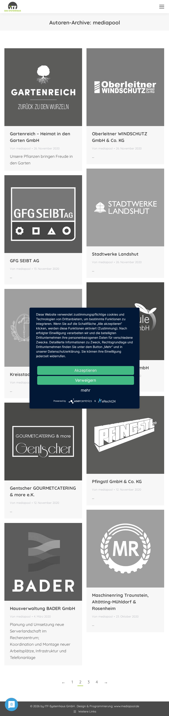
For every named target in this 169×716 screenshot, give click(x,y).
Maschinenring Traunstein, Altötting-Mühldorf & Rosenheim (120, 601)
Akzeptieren (85, 370)
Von (20, 148)
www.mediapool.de (126, 706)
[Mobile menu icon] (162, 6)
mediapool (106, 22)
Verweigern (85, 380)
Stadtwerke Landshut (115, 254)
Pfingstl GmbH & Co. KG (117, 481)
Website (31, 87)
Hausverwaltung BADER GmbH (42, 608)
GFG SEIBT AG (24, 260)
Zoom (43, 87)
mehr (85, 390)
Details (55, 87)
